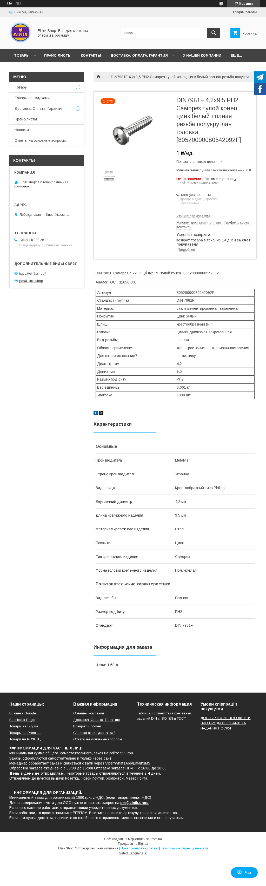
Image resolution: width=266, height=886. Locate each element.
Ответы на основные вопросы (40, 140)
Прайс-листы (57, 55)
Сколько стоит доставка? (94, 733)
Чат (248, 872)
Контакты (91, 55)
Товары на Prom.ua (25, 733)
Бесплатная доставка (193, 215)
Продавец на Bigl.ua (133, 844)
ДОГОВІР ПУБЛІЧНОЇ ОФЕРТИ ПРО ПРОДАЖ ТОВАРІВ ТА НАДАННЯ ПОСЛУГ (225, 723)
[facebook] (96, 413)
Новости (22, 130)
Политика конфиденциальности (184, 848)
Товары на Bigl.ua (23, 726)
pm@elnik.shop (31, 281)
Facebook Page (22, 720)
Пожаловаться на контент (139, 848)
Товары (22, 55)
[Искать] (213, 33)
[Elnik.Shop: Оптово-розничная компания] (20, 42)
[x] (101, 413)
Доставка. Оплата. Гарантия (139, 55)
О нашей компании (201, 55)
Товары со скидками (32, 98)
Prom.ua (156, 839)
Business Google (22, 713)
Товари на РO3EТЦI (25, 739)
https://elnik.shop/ (32, 273)
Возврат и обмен (87, 726)
